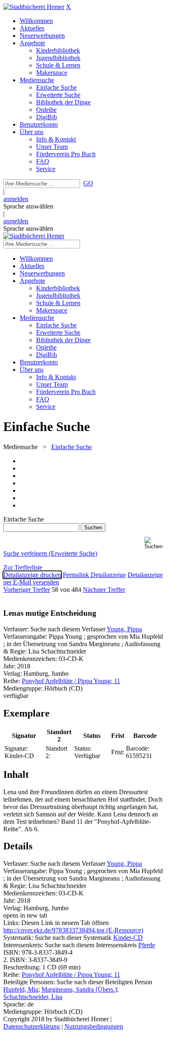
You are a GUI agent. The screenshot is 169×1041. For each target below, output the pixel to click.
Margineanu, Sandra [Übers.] (79, 989)
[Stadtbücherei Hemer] (33, 6)
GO (88, 183)
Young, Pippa (124, 629)
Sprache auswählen (28, 206)
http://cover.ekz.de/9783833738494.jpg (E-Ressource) (73, 930)
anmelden (15, 198)
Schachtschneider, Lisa (32, 996)
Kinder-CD (128, 937)
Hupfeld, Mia (20, 989)
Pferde (146, 944)
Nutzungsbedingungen (93, 1026)
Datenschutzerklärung (31, 1026)
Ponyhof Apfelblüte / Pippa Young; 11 (71, 680)
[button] (155, 543)
